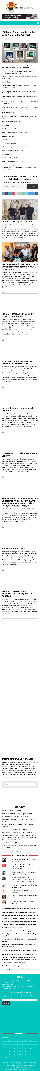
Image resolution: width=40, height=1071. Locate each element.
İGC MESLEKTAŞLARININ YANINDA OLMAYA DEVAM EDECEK (18, 315)
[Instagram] (15, 27)
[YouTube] (21, 27)
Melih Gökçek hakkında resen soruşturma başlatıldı (19, 912)
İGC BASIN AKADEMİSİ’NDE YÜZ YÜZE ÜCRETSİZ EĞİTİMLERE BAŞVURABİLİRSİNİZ (23, 867)
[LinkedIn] (25, 27)
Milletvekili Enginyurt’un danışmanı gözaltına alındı (19, 924)
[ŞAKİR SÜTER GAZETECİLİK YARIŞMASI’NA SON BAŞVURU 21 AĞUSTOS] (20, 579)
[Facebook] (11, 27)
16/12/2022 (6, 39)
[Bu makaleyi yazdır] (19, 193)
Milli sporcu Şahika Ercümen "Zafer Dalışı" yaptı (18, 931)
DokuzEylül (31, 908)
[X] (18, 27)
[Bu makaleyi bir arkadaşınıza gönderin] (16, 193)
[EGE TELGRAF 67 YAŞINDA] (20, 536)
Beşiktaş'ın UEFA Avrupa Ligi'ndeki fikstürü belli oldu (19, 921)
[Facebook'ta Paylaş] (3, 193)
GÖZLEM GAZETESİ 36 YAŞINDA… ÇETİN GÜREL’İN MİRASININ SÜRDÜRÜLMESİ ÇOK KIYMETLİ (20, 266)
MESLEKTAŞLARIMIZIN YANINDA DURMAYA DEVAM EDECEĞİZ (17, 362)
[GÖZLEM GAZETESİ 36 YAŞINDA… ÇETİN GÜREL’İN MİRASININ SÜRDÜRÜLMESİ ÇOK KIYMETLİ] (20, 252)
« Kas (3, 1057)
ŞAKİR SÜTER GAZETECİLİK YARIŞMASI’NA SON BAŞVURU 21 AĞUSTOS (17, 593)
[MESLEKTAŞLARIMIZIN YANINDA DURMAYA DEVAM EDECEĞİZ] (20, 349)
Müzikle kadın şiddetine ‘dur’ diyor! (13, 963)
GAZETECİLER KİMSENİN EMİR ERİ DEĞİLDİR (17, 409)
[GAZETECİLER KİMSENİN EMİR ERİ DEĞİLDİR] (20, 396)
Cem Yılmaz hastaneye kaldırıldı (12, 928)
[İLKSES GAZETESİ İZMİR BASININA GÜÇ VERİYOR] (20, 441)
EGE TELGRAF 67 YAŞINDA (14, 548)
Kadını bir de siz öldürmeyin (11, 966)
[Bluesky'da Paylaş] (33, 193)
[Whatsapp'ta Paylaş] (23, 193)
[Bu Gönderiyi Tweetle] (6, 193)
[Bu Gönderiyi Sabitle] (13, 193)
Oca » (7, 1057)
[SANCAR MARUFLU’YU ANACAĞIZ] (20, 687)
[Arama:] (20, 784)
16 (25, 1049)
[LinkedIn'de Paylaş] (10, 193)
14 (14, 1049)
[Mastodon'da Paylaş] (26, 193)
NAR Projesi (31, 951)
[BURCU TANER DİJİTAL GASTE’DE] (20, 209)
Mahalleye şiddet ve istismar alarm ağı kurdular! (18, 969)
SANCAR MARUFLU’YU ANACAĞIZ (17, 759)
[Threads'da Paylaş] (36, 193)
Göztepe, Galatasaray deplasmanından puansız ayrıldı (20, 915)
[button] (37, 22)
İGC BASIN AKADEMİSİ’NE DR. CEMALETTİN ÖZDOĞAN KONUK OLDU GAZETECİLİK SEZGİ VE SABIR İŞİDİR (24, 880)
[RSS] (28, 27)
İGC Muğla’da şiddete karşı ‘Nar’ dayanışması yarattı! (19, 954)
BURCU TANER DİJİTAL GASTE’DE (17, 221)
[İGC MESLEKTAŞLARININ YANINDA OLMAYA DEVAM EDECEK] (20, 302)
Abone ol (33, 187)
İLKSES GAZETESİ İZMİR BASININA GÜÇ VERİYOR (19, 454)
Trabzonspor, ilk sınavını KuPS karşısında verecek (18, 918)
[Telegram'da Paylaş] (29, 193)
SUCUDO (15, 1069)
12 (4, 1049)
